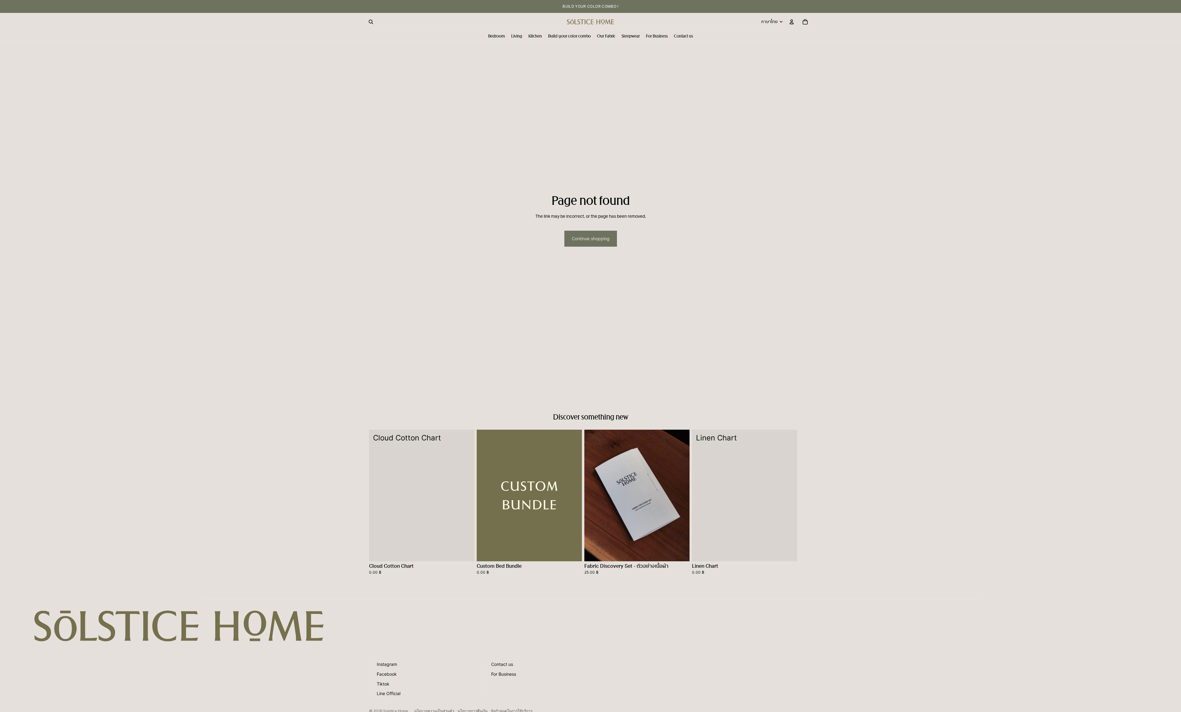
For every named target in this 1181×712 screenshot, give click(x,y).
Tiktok (383, 683)
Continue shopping (591, 238)
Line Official (388, 693)
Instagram (387, 664)
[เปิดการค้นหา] (371, 22)
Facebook (387, 674)
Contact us (502, 664)
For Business (503, 674)
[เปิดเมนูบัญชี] (791, 22)
